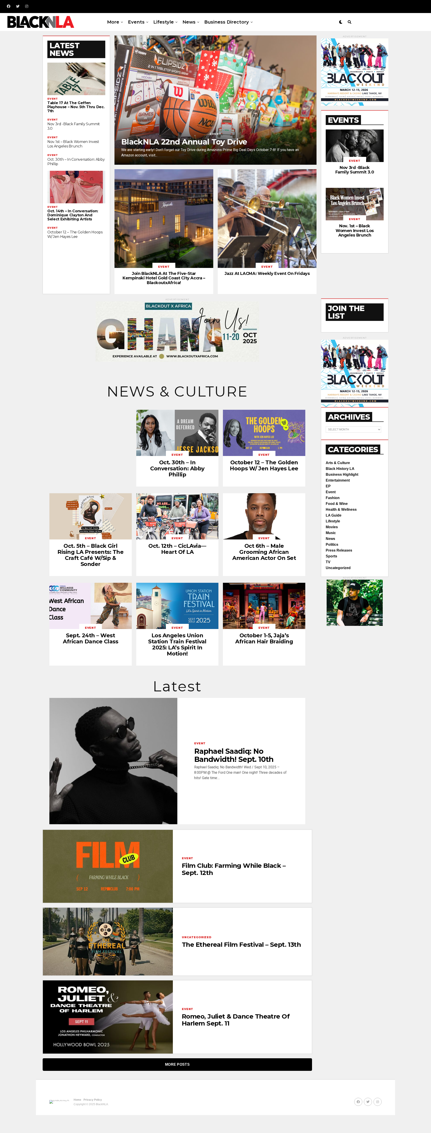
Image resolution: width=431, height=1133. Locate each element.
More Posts (177, 1064)
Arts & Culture (338, 463)
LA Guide (333, 515)
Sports (331, 556)
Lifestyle (163, 22)
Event (331, 492)
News (189, 22)
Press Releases (339, 550)
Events (136, 22)
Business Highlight (342, 474)
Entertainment (338, 480)
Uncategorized (338, 568)
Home (77, 1099)
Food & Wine (337, 504)
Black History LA (340, 469)
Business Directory (226, 22)
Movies (332, 527)
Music (331, 533)
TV (328, 562)
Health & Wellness (341, 509)
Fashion (333, 498)
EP (328, 486)
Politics (332, 544)
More (113, 22)
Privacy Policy (93, 1099)
